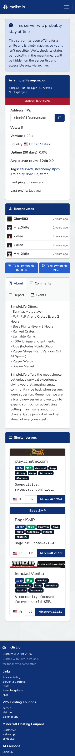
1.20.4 (29, 136)
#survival (26, 169)
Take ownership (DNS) (56, 268)
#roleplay (17, 174)
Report (18, 295)
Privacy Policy (11, 677)
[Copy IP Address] (60, 118)
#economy (42, 169)
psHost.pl (8, 739)
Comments (42, 283)
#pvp (56, 169)
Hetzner (7, 712)
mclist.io (16, 7)
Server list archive (13, 682)
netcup (6, 708)
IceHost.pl (9, 734)
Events (40, 295)
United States (39, 144)
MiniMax (7, 752)
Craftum (7, 654)
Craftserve (9, 730)
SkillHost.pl (10, 717)
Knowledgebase (12, 690)
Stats (5, 686)
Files (5, 695)
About (18, 283)
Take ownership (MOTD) (23, 268)
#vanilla (32, 174)
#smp (44, 174)
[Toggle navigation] (66, 7)
